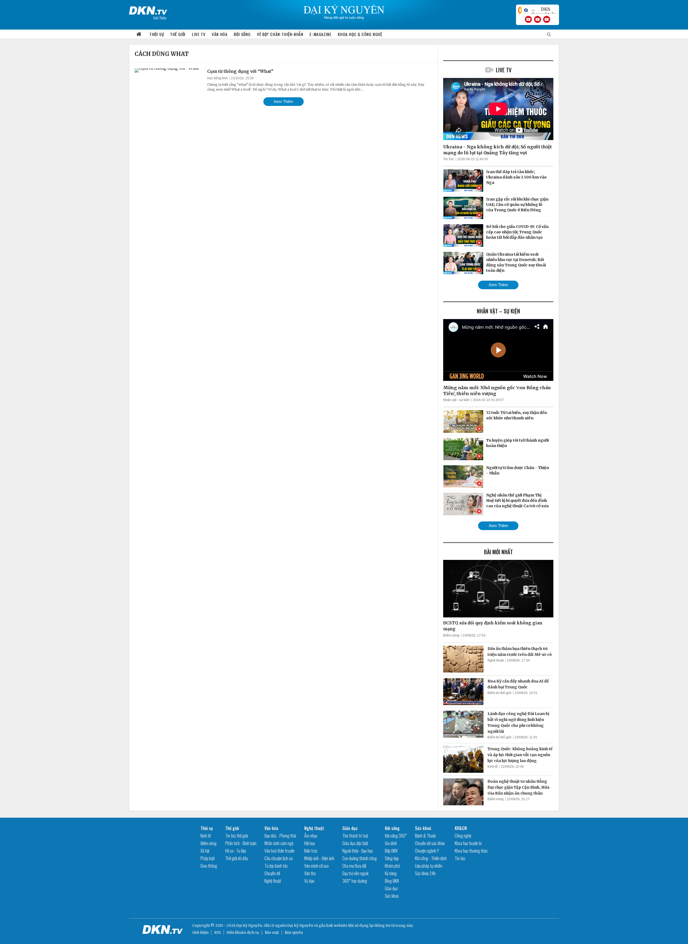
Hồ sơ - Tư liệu (235, 851)
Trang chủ (139, 34)
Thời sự (156, 34)
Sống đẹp (392, 858)
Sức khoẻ (392, 896)
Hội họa (309, 843)
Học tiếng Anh (217, 78)
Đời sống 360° (396, 835)
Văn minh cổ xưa (316, 866)
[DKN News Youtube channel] (528, 19)
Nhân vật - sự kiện (456, 400)
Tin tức (460, 858)
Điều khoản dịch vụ (243, 932)
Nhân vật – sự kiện (498, 311)
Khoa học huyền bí (468, 843)
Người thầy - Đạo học (357, 851)
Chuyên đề (272, 873)
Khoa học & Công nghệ (360, 34)
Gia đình (391, 843)
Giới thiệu (200, 932)
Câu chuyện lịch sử (278, 858)
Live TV (198, 34)
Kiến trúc (311, 851)
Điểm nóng (451, 635)
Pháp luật (207, 858)
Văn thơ (310, 873)
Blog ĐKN (392, 881)
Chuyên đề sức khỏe (430, 843)
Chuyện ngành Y (427, 851)
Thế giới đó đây (236, 858)
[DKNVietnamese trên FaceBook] (526, 10)
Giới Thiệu (159, 17)
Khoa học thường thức (471, 851)
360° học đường (354, 881)
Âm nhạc (310, 835)
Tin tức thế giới (236, 835)
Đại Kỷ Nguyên (300, 925)
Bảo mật (272, 932)
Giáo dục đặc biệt (355, 843)
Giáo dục (350, 828)
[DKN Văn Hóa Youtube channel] (546, 19)
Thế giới (177, 34)
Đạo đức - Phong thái (280, 835)
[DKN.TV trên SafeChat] (520, 10)
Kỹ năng (391, 873)
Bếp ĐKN (391, 851)
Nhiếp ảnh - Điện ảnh (319, 858)
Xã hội (204, 851)
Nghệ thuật (496, 660)
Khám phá (392, 866)
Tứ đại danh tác (276, 866)
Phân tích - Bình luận (240, 843)
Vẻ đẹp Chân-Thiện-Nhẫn (280, 34)
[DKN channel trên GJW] (543, 10)
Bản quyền (294, 932)
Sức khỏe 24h (425, 873)
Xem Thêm (283, 101)
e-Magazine (320, 34)
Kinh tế (493, 766)
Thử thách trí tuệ (355, 835)
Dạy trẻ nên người (355, 873)
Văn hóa (219, 34)
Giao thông (208, 866)
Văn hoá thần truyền (279, 851)
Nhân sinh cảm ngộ (278, 843)
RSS (217, 932)
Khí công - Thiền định (431, 858)
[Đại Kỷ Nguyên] (148, 9)
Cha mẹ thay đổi (354, 866)
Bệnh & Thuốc (425, 835)
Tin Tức (448, 159)
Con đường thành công (359, 858)
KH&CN (461, 828)
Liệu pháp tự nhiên (428, 866)
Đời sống (242, 34)
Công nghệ (463, 835)
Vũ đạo (309, 881)
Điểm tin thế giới (499, 693)
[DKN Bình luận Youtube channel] (537, 19)
